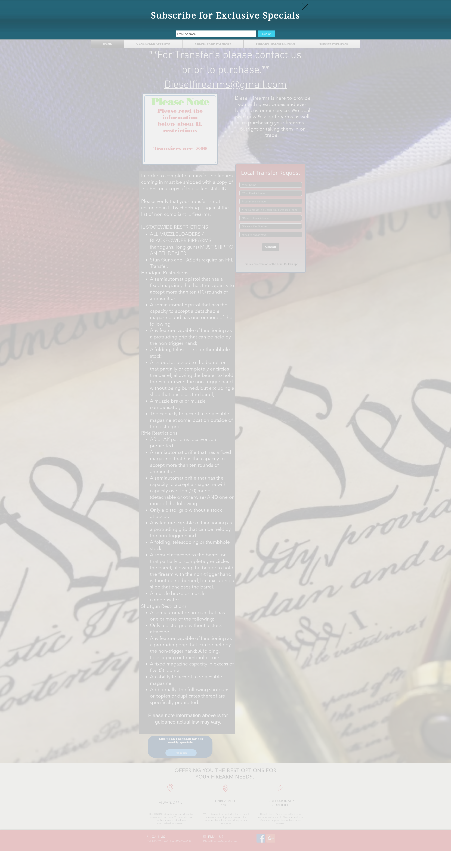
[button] (305, 7)
